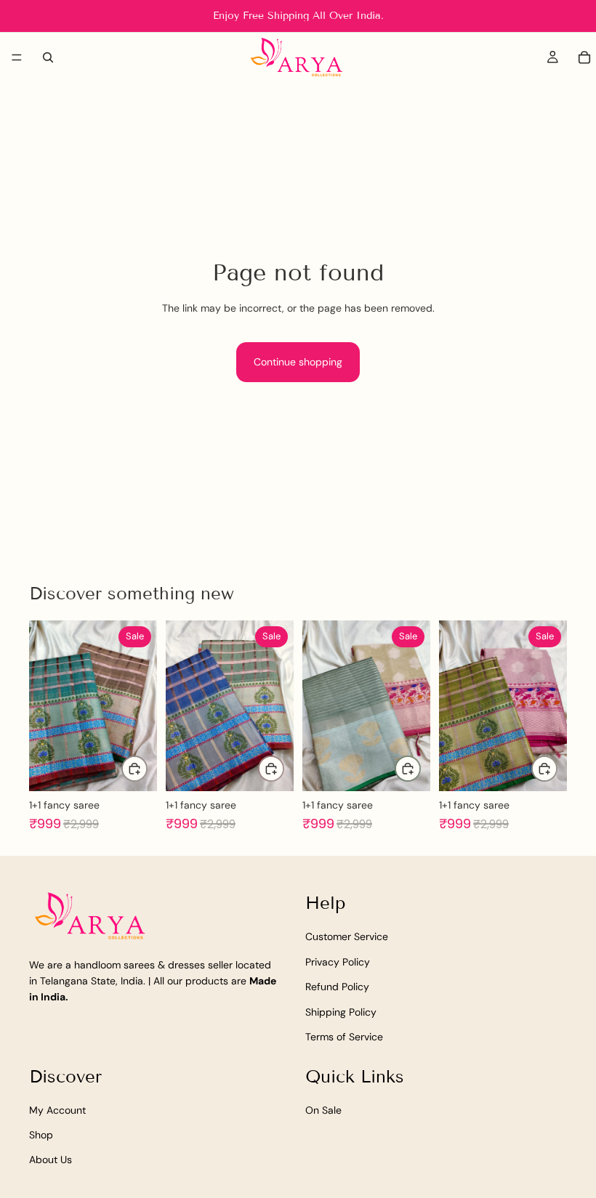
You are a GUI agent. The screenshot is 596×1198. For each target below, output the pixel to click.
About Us (50, 1160)
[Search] (48, 57)
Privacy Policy (337, 961)
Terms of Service (344, 1036)
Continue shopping (298, 361)
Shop (41, 1135)
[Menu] (16, 57)
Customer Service (346, 937)
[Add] (134, 769)
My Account (57, 1110)
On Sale (323, 1110)
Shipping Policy (340, 1012)
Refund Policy (337, 987)
